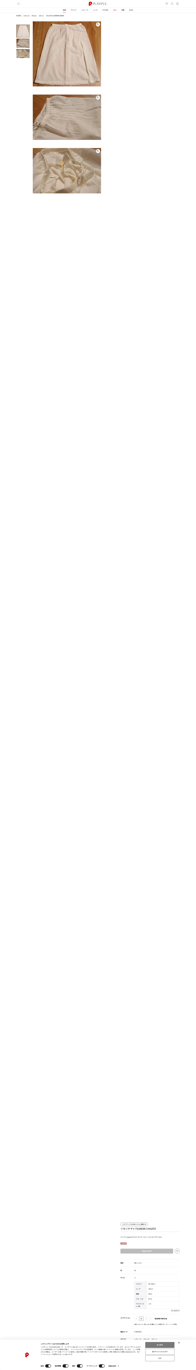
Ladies (123, 1243)
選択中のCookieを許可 (160, 1351)
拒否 (159, 1358)
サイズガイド (175, 1310)
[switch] (65, 1366)
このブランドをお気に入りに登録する (134, 1224)
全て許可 (160, 1345)
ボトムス (146, 1339)
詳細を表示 (112, 1366)
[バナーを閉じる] (179, 1342)
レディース (137, 1339)
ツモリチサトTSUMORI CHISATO (138, 1228)
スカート (154, 1339)
